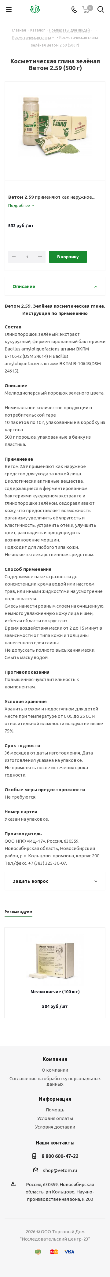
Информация (55, 1099)
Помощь (55, 1109)
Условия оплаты (55, 1118)
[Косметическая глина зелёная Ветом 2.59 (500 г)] (55, 126)
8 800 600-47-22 (60, 1156)
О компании (55, 1070)
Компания (55, 1059)
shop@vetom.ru (60, 1170)
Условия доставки (55, 1126)
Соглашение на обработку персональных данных (55, 1081)
